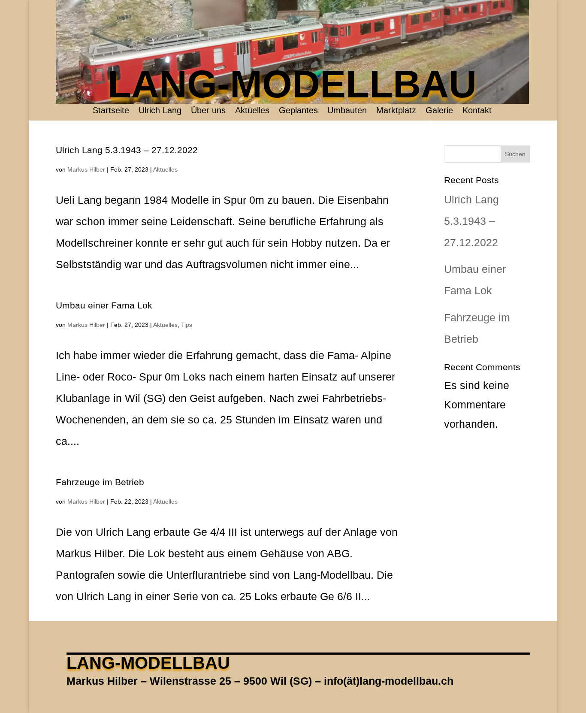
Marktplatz (396, 111)
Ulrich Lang (160, 111)
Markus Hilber (86, 169)
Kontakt (477, 111)
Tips (186, 324)
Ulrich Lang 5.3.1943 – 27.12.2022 (127, 150)
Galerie (439, 111)
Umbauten (347, 111)
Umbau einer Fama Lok (104, 305)
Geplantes (298, 111)
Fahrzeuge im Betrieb (100, 482)
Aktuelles (252, 111)
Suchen (515, 154)
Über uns (208, 111)
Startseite (111, 111)
